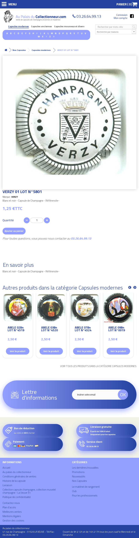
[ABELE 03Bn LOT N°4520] (51, 308)
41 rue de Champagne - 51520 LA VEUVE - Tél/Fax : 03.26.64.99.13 (29, 533)
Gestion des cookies (13, 520)
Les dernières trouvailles (85, 468)
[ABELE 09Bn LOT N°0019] (118, 308)
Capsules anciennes (41, 26)
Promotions (78, 472)
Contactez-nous (11, 503)
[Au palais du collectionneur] (35, 16)
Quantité (8, 220)
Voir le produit (17, 351)
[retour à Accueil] (6, 50)
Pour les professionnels (84, 495)
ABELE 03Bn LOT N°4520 (49, 329)
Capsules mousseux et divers (69, 26)
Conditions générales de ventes (19, 476)
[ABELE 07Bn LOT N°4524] (85, 308)
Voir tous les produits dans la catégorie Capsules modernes (98, 366)
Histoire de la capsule (14, 481)
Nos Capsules (79, 481)
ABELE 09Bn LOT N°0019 (116, 329)
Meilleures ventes (12, 512)
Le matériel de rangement (86, 487)
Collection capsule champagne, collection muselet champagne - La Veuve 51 (29, 491)
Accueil (6, 468)
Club (74, 491)
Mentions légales (12, 516)
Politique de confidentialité (17, 497)
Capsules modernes (18, 26)
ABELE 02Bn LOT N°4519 (16, 329)
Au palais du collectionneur (17, 472)
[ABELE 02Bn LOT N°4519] (18, 308)
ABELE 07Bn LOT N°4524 (83, 329)
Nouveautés (78, 476)
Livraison (7, 485)
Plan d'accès (9, 507)
